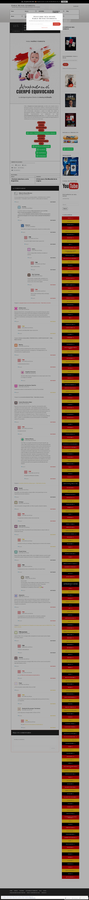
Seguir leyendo (45, 27)
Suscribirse (56, 24)
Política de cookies (32, 897)
